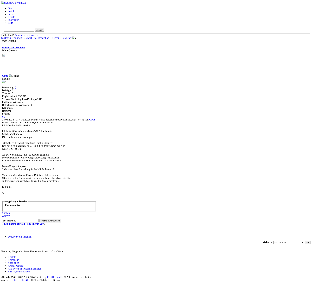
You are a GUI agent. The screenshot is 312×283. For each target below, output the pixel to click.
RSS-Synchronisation (19, 271)
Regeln (11, 17)
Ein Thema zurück (14, 223)
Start (10, 8)
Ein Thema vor (35, 223)
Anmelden (19, 35)
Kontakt (12, 257)
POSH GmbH (54, 277)
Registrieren (32, 35)
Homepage (13, 259)
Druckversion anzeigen (20, 236)
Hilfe (10, 22)
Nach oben (13, 262)
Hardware (66, 38)
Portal (11, 11)
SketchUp (31, 38)
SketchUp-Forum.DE (12, 38)
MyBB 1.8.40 (21, 280)
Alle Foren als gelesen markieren (24, 268)
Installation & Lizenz (48, 38)
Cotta (5, 75)
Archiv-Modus (15, 265)
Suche (11, 14)
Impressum (13, 20)
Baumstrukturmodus (13, 47)
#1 (3, 116)
